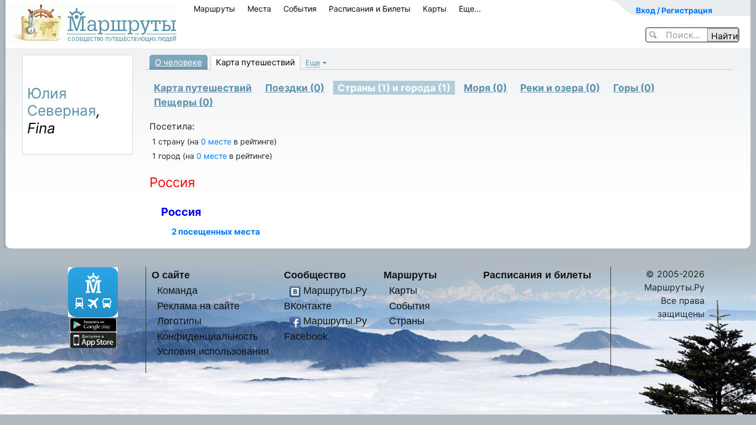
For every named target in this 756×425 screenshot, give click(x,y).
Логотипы (179, 320)
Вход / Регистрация (674, 10)
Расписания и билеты (537, 275)
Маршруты (214, 8)
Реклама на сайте (198, 306)
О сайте (171, 275)
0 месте (216, 141)
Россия (181, 212)
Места (259, 8)
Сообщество (315, 275)
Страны (406, 320)
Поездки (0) (294, 88)
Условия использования (213, 351)
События (300, 8)
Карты (435, 8)
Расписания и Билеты (370, 8)
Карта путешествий (255, 62)
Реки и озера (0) (560, 88)
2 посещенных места (216, 231)
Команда (177, 290)
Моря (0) (485, 88)
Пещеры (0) (183, 102)
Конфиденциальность (207, 336)
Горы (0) (634, 88)
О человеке (178, 62)
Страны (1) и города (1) (394, 88)
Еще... (470, 8)
